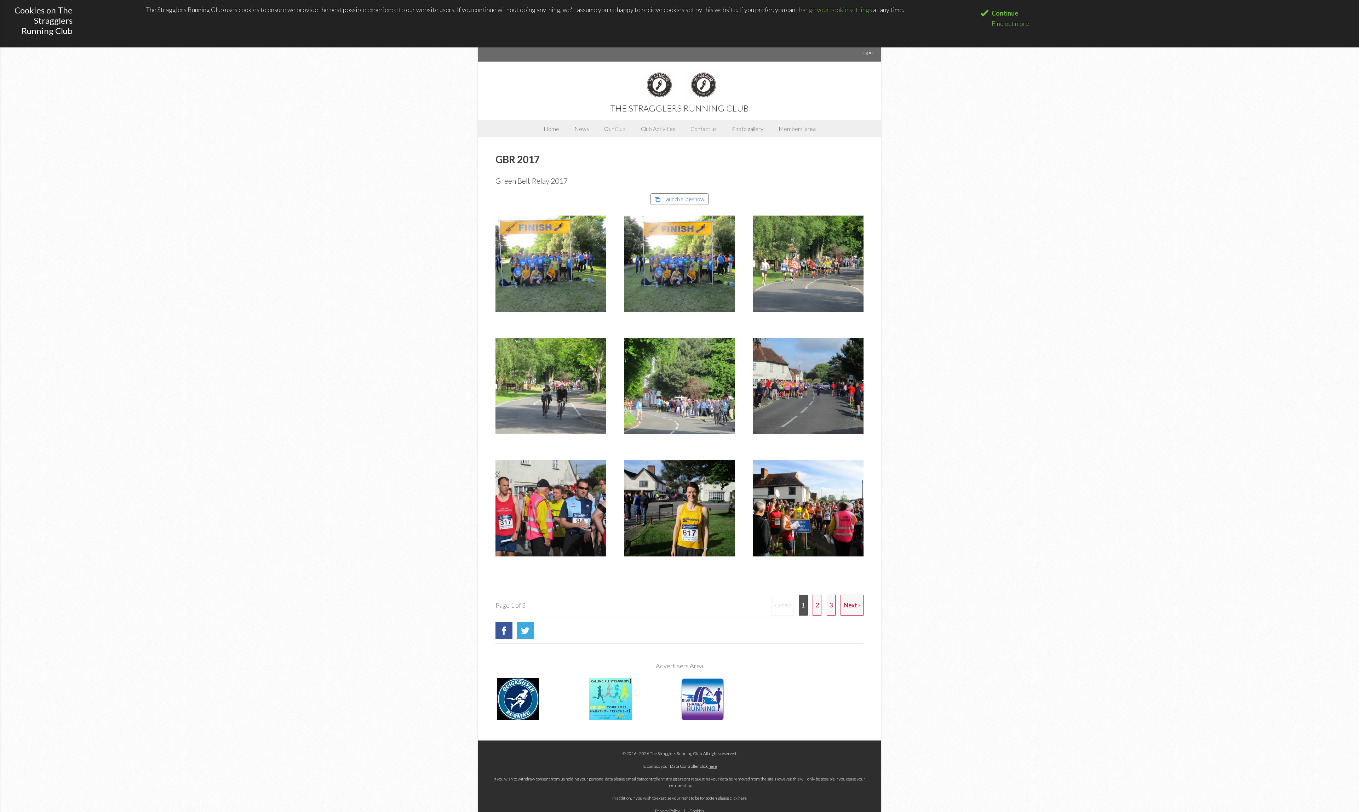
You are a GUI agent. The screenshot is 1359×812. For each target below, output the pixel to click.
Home (551, 128)
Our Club (615, 128)
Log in (866, 52)
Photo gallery (747, 128)
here (713, 766)
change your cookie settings (834, 9)
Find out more (1010, 23)
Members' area (797, 128)
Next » (852, 605)
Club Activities (658, 128)
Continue (1005, 13)
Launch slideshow (683, 199)
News (581, 128)
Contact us (703, 128)
